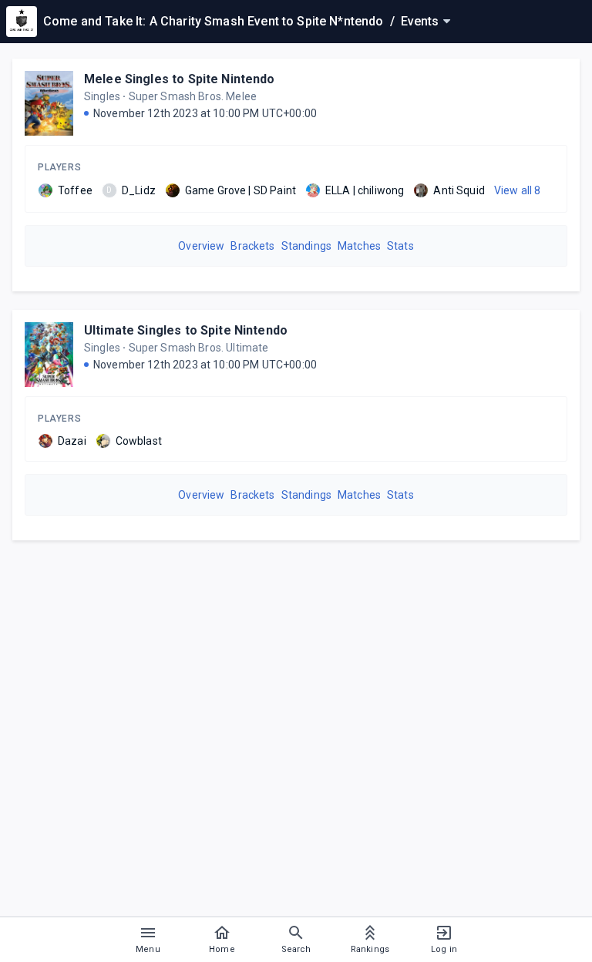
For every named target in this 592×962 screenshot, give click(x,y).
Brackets (252, 246)
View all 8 (517, 190)
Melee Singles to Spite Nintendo (179, 79)
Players (59, 167)
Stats (400, 246)
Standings (306, 246)
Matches (359, 246)
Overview (201, 246)
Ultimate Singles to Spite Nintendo (186, 330)
